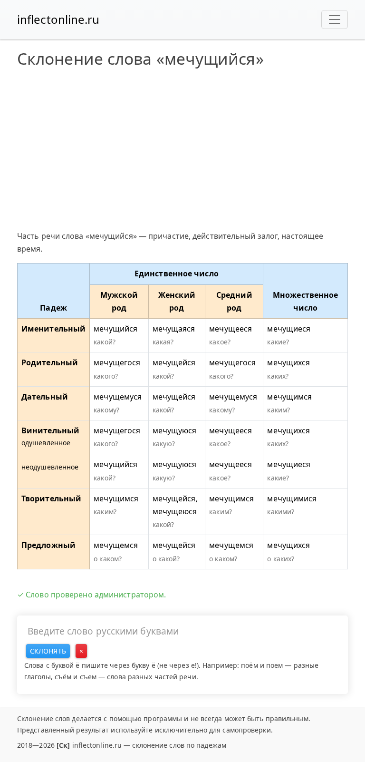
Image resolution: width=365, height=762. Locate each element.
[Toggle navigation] (334, 19)
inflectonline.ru (58, 19)
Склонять (48, 650)
